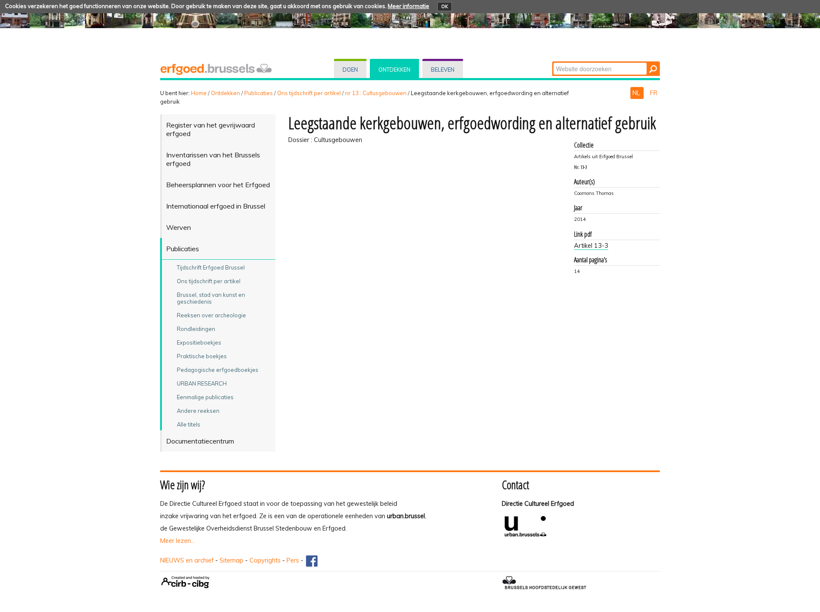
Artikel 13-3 (591, 245)
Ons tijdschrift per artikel (309, 93)
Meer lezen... (177, 541)
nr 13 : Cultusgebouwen (376, 93)
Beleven (442, 69)
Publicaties (258, 93)
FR (653, 93)
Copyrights (265, 560)
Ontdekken (394, 69)
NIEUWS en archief (187, 560)
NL (637, 93)
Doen (350, 69)
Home (199, 93)
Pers (293, 560)
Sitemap (231, 560)
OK (444, 6)
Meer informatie (408, 6)
